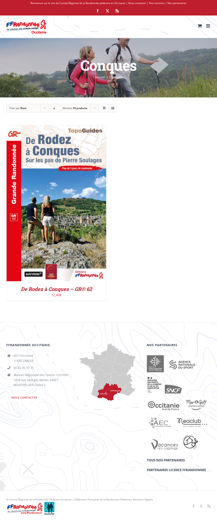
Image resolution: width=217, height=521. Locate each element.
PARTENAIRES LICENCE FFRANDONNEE (176, 470)
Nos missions (157, 3)
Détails (73, 204)
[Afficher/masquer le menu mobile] (208, 26)
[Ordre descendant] (54, 108)
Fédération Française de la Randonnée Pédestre (102, 499)
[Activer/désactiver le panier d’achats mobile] (200, 26)
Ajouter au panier (47, 204)
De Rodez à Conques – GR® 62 (56, 289)
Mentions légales (143, 499)
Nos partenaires (176, 3)
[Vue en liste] (112, 108)
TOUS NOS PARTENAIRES (166, 460)
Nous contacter (137, 3)
